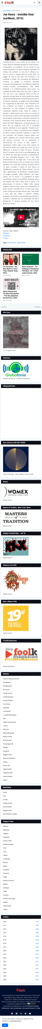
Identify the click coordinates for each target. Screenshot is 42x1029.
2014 (21, 936)
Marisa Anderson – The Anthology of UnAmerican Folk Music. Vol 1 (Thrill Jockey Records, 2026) (30, 270)
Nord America (16, 10)
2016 (21, 943)
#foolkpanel (7, 682)
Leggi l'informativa (15, 1021)
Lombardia (6, 859)
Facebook (6, 236)
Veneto (5, 909)
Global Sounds (7, 803)
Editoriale (6, 708)
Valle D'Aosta (7, 906)
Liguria (5, 855)
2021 (21, 961)
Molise (5, 866)
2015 (21, 940)
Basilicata (6, 830)
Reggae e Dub (7, 754)
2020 (21, 958)
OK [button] (5, 1025)
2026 (21, 979)
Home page (6, 10)
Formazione (7, 711)
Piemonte (6, 873)
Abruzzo (5, 826)
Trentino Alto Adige (9, 898)
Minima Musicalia (8, 733)
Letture (5, 726)
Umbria (5, 902)
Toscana (5, 895)
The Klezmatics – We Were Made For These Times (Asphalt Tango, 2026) (10, 270)
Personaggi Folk (8, 744)
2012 (21, 929)
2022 (21, 965)
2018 (21, 951)
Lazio (5, 851)
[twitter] (25, 1013)
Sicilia (5, 891)
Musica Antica (7, 736)
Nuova (4, 307)
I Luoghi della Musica (9, 715)
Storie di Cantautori (9, 758)
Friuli (4, 848)
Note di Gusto (7, 740)
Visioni (5, 780)
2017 (21, 947)
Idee (4, 718)
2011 (21, 925)
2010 (21, 922)
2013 (21, 932)
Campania (6, 837)
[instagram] (21, 1013)
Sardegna (6, 888)
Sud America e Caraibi (10, 814)
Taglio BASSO (21, 242)
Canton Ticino (7, 841)
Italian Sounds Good (9, 722)
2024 (21, 972)
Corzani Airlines (8, 700)
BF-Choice (6, 689)
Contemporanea (8, 697)
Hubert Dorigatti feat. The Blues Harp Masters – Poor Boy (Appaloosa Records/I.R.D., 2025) (11, 294)
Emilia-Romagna (8, 844)
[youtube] (30, 1013)
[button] (2, 2)
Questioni (6, 751)
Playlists (5, 747)
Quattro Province (8, 880)
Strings (5, 762)
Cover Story (6, 704)
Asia (4, 796)
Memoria (6, 729)
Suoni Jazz (6, 765)
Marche (5, 862)
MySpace (6, 233)
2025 (21, 976)
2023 (21, 969)
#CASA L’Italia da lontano (11, 679)
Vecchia (37, 307)
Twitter (5, 238)
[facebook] (12, 1013)
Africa (5, 792)
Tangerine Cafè (8, 773)
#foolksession (7, 686)
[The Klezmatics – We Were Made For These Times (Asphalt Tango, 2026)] (11, 259)
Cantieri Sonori (7, 693)
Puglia (5, 877)
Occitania (6, 870)
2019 (21, 954)
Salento (5, 884)
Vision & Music (7, 776)
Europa (5, 799)
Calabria (5, 833)
